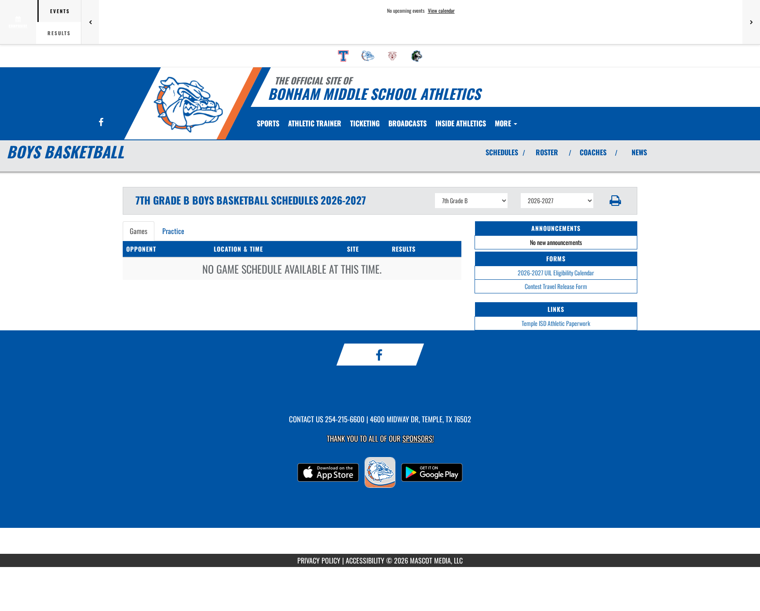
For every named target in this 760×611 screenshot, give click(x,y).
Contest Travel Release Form (556, 286)
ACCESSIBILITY (365, 560)
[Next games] (751, 22)
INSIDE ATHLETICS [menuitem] (460, 123)
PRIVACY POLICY (318, 560)
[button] (615, 200)
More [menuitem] (504, 123)
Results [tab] (59, 33)
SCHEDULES (502, 152)
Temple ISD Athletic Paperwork (556, 323)
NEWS (639, 152)
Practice (173, 231)
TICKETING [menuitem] (365, 123)
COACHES (593, 152)
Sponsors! (418, 438)
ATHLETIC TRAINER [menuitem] (314, 123)
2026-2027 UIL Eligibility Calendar (556, 272)
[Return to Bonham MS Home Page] (188, 104)
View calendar (441, 10)
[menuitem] (343, 56)
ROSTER (547, 152)
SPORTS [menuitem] (268, 123)
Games (138, 231)
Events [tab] (60, 11)
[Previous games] (90, 22)
